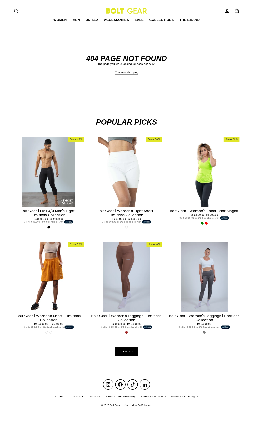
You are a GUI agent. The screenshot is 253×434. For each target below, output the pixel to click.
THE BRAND (189, 20)
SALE (139, 20)
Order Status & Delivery (121, 396)
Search (59, 396)
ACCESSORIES (116, 20)
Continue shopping (126, 72)
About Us (95, 396)
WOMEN (60, 20)
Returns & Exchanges (184, 396)
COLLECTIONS (161, 20)
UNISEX (92, 20)
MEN (76, 20)
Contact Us (77, 396)
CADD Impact (145, 405)
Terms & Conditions (153, 396)
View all (127, 351)
